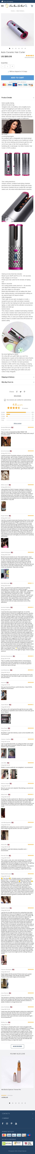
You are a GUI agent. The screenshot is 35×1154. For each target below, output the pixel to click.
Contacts (6, 1113)
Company (5, 1118)
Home (13, 11)
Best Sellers (20, 11)
